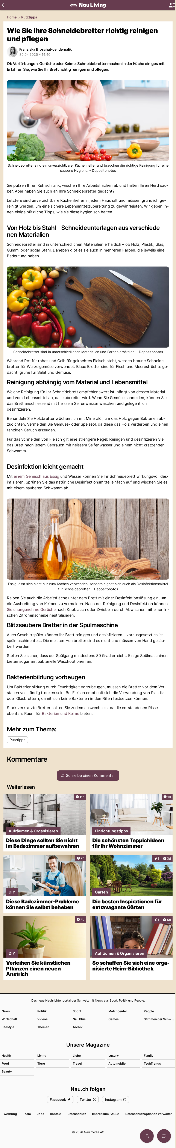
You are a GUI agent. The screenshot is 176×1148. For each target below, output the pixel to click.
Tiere (41, 1063)
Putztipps (29, 17)
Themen (43, 1027)
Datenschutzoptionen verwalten (149, 1114)
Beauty (7, 1071)
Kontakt (55, 1114)
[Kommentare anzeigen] (164, 1136)
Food (5, 1063)
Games (113, 1019)
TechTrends (152, 1063)
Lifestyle (8, 1027)
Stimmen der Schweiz (160, 1019)
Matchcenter (117, 1011)
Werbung (10, 1114)
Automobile (117, 1063)
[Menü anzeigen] (172, 5)
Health (6, 1055)
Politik (42, 1011)
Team (27, 1114)
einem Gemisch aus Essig (36, 476)
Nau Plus (79, 1019)
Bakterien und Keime (60, 713)
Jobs (40, 1114)
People (149, 1011)
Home (12, 17)
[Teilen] (147, 1136)
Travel (77, 1063)
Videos (42, 1019)
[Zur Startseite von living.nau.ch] (88, 5)
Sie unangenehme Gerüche (31, 609)
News (6, 1011)
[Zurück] (2, 5)
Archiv (77, 1027)
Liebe (77, 1055)
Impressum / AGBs (105, 1114)
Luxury (113, 1055)
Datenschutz (76, 1114)
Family (148, 1055)
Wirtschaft (9, 1019)
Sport (77, 1011)
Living (41, 1055)
